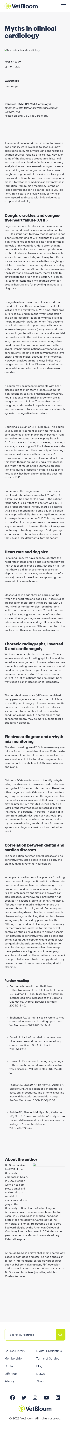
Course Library (15, 1351)
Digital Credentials (49, 1351)
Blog (39, 1366)
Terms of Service (47, 1358)
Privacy (10, 1381)
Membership (13, 1358)
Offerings (11, 1373)
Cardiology (11, 86)
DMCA (40, 1373)
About (40, 1381)
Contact (10, 1366)
